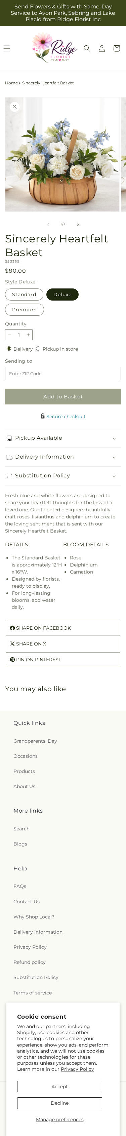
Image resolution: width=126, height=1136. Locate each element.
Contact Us (26, 902)
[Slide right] (78, 224)
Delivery (23, 349)
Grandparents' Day (35, 741)
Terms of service (32, 993)
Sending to (28, 361)
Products (24, 771)
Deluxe (62, 294)
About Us (24, 786)
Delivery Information (37, 932)
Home (11, 82)
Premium (24, 310)
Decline (60, 1103)
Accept (59, 1087)
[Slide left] (48, 224)
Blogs (20, 844)
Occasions (25, 756)
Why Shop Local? (33, 917)
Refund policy (29, 962)
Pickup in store (60, 349)
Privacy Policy (77, 1069)
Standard (24, 294)
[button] (87, 48)
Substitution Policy (35, 977)
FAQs (19, 886)
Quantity (16, 324)
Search (21, 829)
